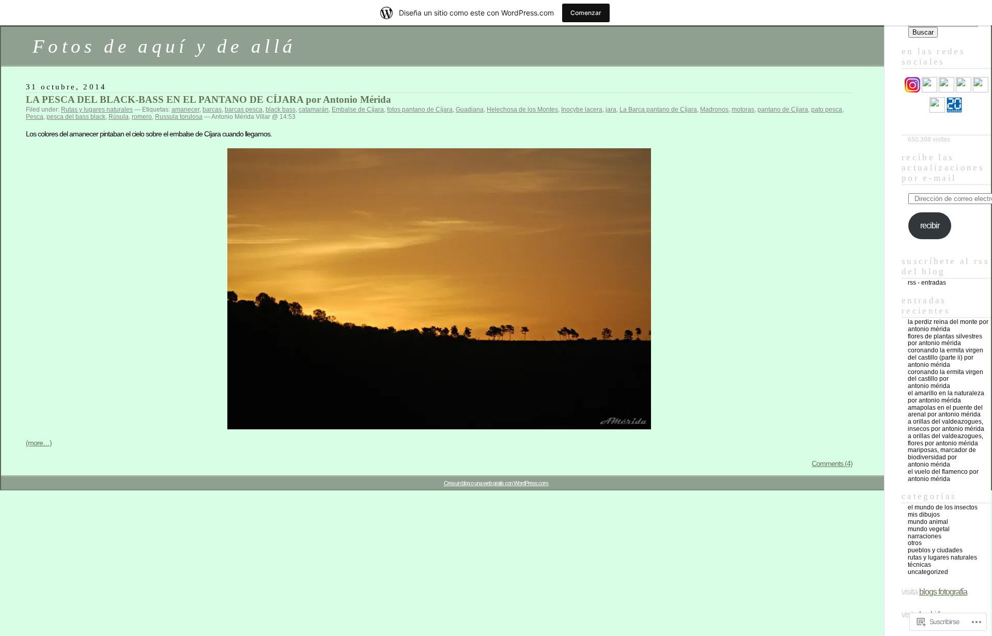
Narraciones (924, 536)
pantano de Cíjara (782, 109)
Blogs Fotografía (943, 591)
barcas (212, 109)
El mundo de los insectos (943, 507)
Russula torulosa (179, 116)
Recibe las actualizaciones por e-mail (943, 167)
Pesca (34, 116)
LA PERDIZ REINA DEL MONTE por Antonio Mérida (948, 325)
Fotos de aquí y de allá (164, 46)
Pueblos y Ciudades (935, 550)
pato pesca (826, 109)
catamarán (314, 109)
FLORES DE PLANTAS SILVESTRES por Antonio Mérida (945, 340)
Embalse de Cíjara (358, 109)
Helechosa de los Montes (522, 109)
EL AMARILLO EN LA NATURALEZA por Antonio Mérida (946, 397)
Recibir (929, 225)
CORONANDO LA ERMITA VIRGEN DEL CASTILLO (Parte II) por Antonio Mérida (945, 357)
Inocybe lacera (581, 109)
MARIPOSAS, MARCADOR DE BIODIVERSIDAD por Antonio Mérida (942, 457)
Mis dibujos (924, 514)
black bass (281, 109)
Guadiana (470, 109)
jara (611, 109)
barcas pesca (243, 109)
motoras (743, 109)
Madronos (714, 109)
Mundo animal (928, 521)
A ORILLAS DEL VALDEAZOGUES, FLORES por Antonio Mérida (945, 439)
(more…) (39, 443)
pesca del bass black (76, 116)
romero (142, 116)
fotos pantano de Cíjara (420, 109)
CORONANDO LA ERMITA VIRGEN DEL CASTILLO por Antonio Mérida (945, 379)
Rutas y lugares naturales (97, 109)
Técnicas (919, 564)
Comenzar (585, 13)
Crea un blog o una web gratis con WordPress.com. (496, 483)
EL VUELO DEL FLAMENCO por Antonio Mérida (943, 475)
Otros (915, 543)
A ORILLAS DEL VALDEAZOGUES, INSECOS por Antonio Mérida (946, 425)
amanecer (185, 109)
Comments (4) (832, 463)
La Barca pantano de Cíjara (658, 109)
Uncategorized (928, 572)
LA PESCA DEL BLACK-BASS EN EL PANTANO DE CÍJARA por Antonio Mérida (208, 99)
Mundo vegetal (929, 529)
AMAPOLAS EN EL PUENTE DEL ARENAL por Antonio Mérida (945, 411)
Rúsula (119, 116)
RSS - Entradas (927, 282)
